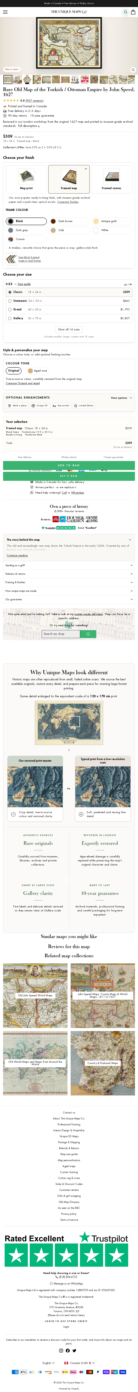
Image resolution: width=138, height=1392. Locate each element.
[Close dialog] (131, 658)
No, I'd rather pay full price (103, 715)
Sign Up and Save (103, 705)
